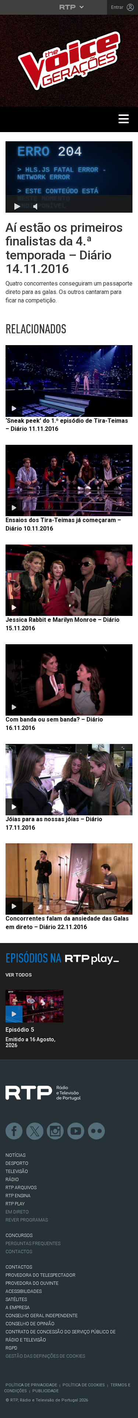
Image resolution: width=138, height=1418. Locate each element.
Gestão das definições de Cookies (45, 1356)
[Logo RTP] (43, 1093)
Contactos (19, 1251)
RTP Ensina (18, 1195)
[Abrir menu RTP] (69, 7)
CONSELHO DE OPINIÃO (30, 1323)
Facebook (14, 1131)
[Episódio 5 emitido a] (35, 1006)
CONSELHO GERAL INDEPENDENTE (42, 1315)
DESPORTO (17, 1163)
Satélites (16, 1299)
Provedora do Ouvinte (32, 1283)
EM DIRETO (17, 1212)
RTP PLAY (15, 1203)
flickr (97, 1131)
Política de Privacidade (31, 1385)
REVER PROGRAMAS (27, 1220)
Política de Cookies (84, 1385)
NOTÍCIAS (15, 1155)
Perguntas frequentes (33, 1243)
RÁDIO (12, 1179)
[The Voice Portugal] (69, 60)
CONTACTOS (19, 1267)
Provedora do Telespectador (40, 1275)
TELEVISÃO (17, 1171)
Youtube (76, 1131)
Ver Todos (19, 975)
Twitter (35, 1131)
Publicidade (45, 1391)
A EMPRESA (18, 1307)
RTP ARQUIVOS (21, 1187)
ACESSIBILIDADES (24, 1291)
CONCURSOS (19, 1235)
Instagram (55, 1131)
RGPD (11, 1348)
